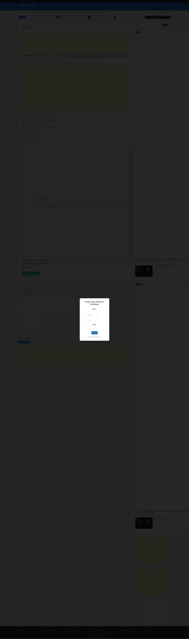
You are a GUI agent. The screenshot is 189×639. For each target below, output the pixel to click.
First (89, 315)
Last (89, 321)
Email (94, 324)
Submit (94, 333)
